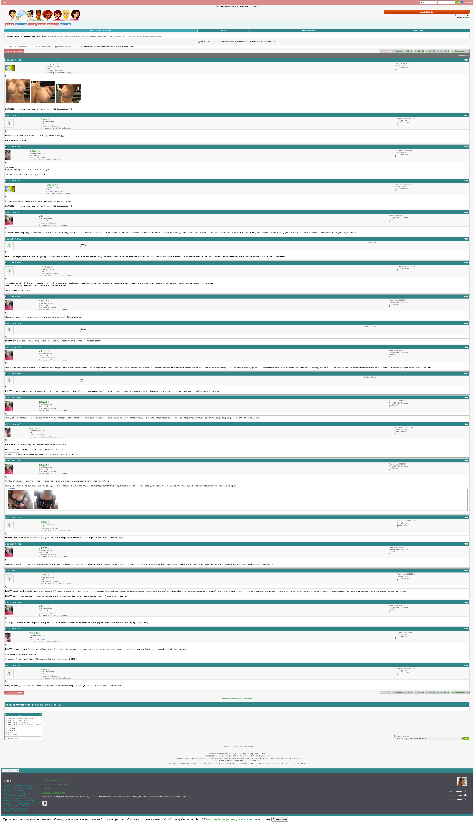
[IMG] (7, 732)
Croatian (51, 63)
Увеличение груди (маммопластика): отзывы (61, 47)
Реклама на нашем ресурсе (53, 792)
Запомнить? (467, 2)
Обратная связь (455, 795)
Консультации (53, 25)
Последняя (460, 51)
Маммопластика (38, 47)
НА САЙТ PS (9, 25)
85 (449, 51)
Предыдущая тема (230, 698)
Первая (398, 51)
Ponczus (33, 150)
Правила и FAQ (418, 30)
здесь (466, 17)
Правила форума (11, 738)
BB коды (8, 728)
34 (423, 51)
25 (408, 51)
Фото (223, 30)
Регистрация (426, 11)
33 (419, 51)
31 (412, 51)
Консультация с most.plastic (101, 30)
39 (441, 51)
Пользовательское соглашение (55, 784)
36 (430, 51)
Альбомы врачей (308, 30)
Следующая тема (244, 698)
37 (434, 51)
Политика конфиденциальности (56, 780)
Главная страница (454, 791)
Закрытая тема (14, 51)
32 (415, 51)
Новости (32, 25)
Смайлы (8, 730)
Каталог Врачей (21, 25)
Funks (44, 119)
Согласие (46, 788)
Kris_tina (33, 428)
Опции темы (462, 56)
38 (437, 51)
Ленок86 (45, 266)
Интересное (41, 25)
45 (445, 51)
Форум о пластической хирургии (18, 47)
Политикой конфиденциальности (228, 819)
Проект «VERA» (65, 25)
